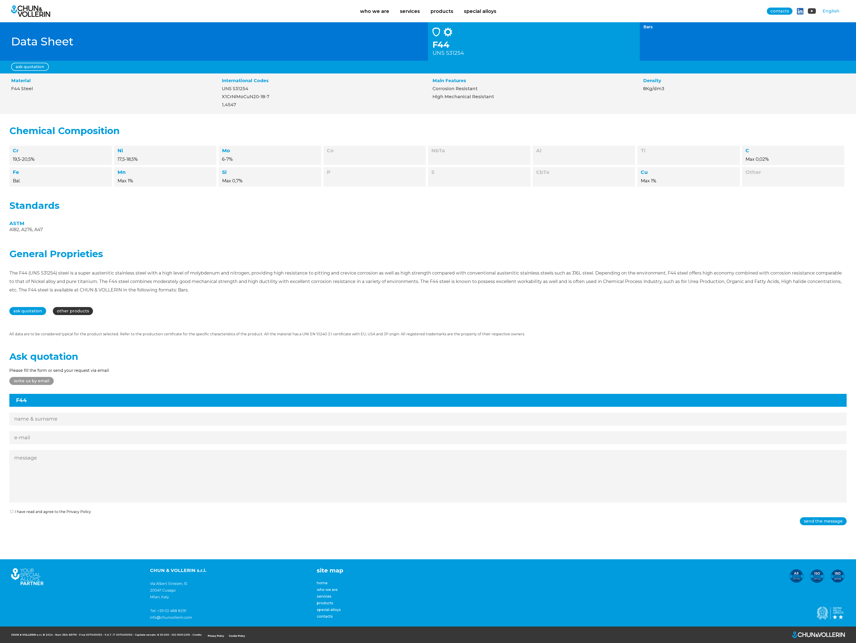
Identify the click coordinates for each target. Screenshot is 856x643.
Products (441, 11)
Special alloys (480, 11)
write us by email (31, 380)
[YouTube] (812, 11)
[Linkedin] (800, 11)
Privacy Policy (78, 512)
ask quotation (30, 66)
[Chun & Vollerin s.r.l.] (30, 14)
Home (322, 583)
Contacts (779, 11)
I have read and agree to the (52, 512)
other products (73, 311)
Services (410, 11)
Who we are (374, 11)
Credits (197, 634)
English (831, 11)
